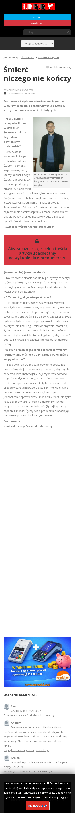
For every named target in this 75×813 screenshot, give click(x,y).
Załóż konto (37, 23)
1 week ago (49, 715)
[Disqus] (37, 479)
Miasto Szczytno (24, 89)
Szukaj (68, 32)
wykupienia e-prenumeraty (40, 257)
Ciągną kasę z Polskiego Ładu (19, 750)
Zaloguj (37, 17)
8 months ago (45, 771)
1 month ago (42, 750)
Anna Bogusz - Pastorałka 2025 (20, 771)
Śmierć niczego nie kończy (37, 73)
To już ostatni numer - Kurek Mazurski (23, 715)
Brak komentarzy (60, 67)
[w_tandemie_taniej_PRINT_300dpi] (37, 661)
